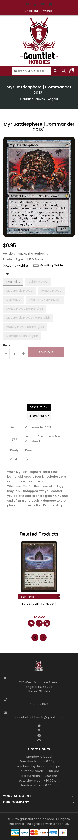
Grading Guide (51, 265)
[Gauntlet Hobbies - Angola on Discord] (50, 5)
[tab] (39, 407)
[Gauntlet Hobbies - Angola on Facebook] (28, 5)
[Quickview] (31, 623)
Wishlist (48, 11)
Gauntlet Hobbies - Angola (39, 99)
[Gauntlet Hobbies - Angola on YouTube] (43, 5)
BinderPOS (61, 824)
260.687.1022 (39, 704)
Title (6, 274)
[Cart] (72, 71)
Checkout (31, 11)
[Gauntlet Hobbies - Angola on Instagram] (35, 5)
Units (7, 345)
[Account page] (64, 71)
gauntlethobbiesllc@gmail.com (39, 717)
